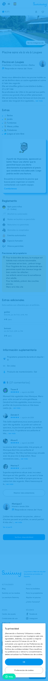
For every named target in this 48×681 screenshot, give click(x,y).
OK (24, 662)
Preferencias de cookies (23, 670)
